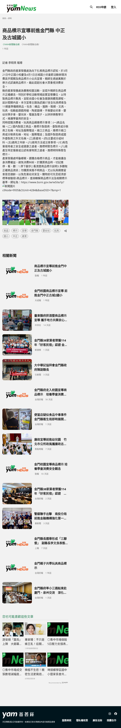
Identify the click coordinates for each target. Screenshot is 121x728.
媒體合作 (111, 720)
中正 (15, 236)
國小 (6, 236)
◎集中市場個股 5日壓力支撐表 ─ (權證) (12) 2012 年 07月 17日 (57, 642)
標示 (15, 230)
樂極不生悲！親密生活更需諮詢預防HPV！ (34, 672)
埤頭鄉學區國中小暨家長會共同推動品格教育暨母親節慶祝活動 (57, 672)
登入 (113, 7)
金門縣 (34, 230)
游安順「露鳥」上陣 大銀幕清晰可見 (12, 642)
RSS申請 (101, 7)
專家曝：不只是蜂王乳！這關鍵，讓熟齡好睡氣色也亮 (34, 642)
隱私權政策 (82, 720)
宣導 (24, 230)
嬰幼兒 (46, 230)
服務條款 (66, 720)
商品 (6, 230)
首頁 (4, 18)
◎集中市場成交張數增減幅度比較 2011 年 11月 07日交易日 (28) (12, 672)
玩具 (56, 230)
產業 (24, 236)
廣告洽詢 (97, 720)
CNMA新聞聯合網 (11, 44)
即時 (10, 18)
